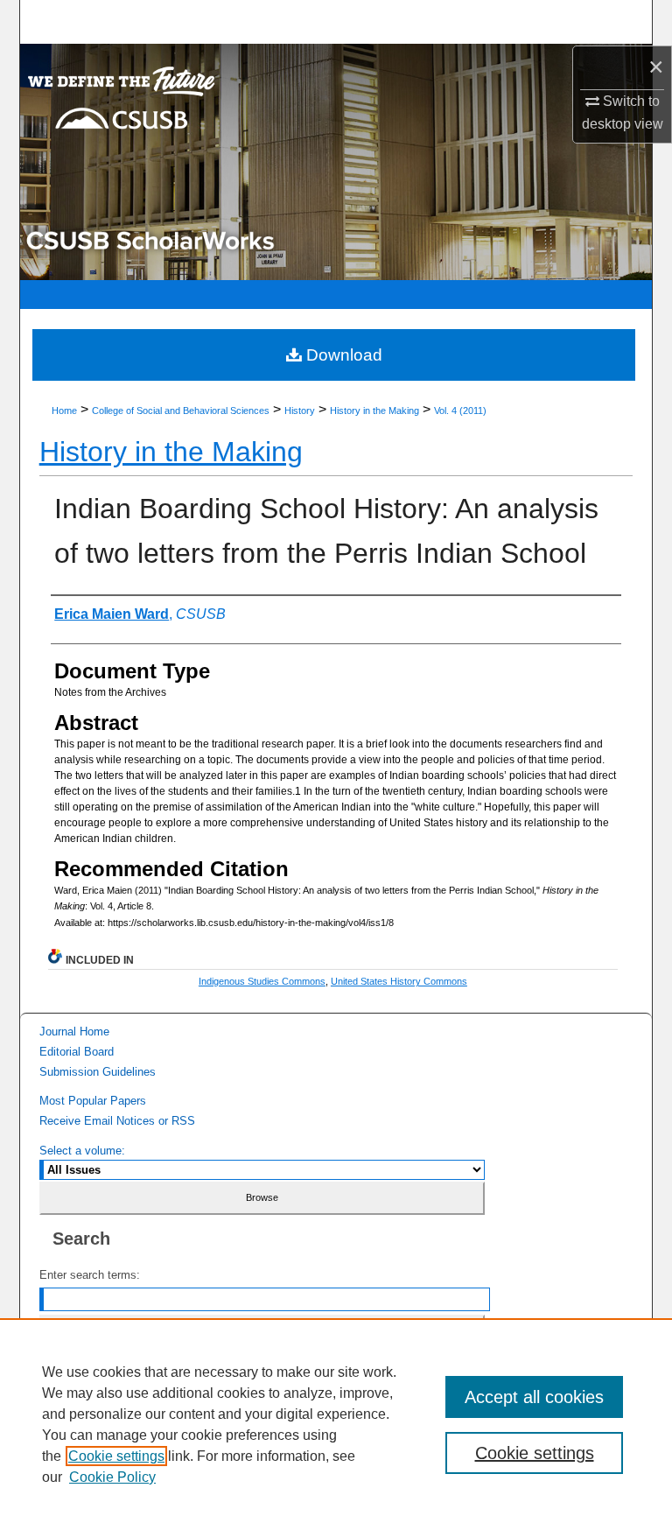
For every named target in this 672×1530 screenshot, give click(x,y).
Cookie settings (116, 1456)
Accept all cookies (534, 1397)
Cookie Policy (112, 1477)
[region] (336, 1424)
